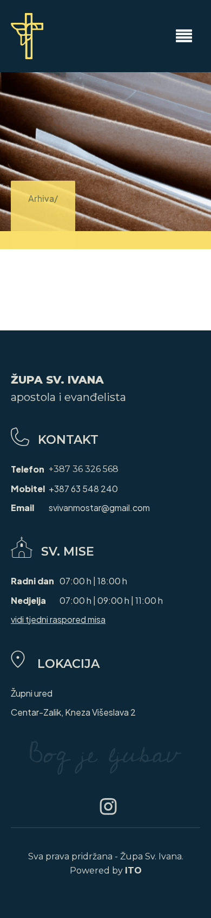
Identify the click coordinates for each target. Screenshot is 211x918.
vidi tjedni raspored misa (58, 619)
